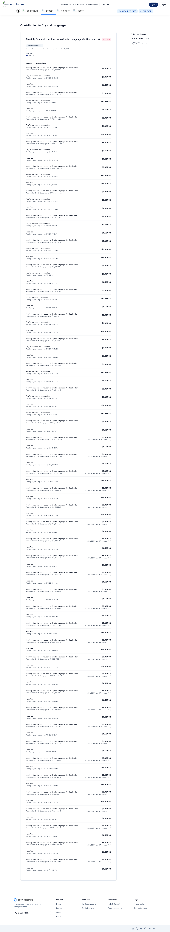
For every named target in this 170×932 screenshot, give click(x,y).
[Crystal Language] (18, 11)
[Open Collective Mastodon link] (141, 928)
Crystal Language (54, 25)
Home (58, 904)
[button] (31, 11)
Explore (59, 908)
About (58, 912)
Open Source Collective (140, 44)
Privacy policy (139, 904)
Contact (59, 916)
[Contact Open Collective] (153, 928)
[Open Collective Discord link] (149, 928)
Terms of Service (140, 908)
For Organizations (89, 904)
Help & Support (114, 904)
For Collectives (88, 908)
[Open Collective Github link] (145, 928)
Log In (163, 5)
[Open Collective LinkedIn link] (132, 928)
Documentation (114, 908)
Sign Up (153, 5)
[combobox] (32, 913)
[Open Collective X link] (137, 928)
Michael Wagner (35, 49)
